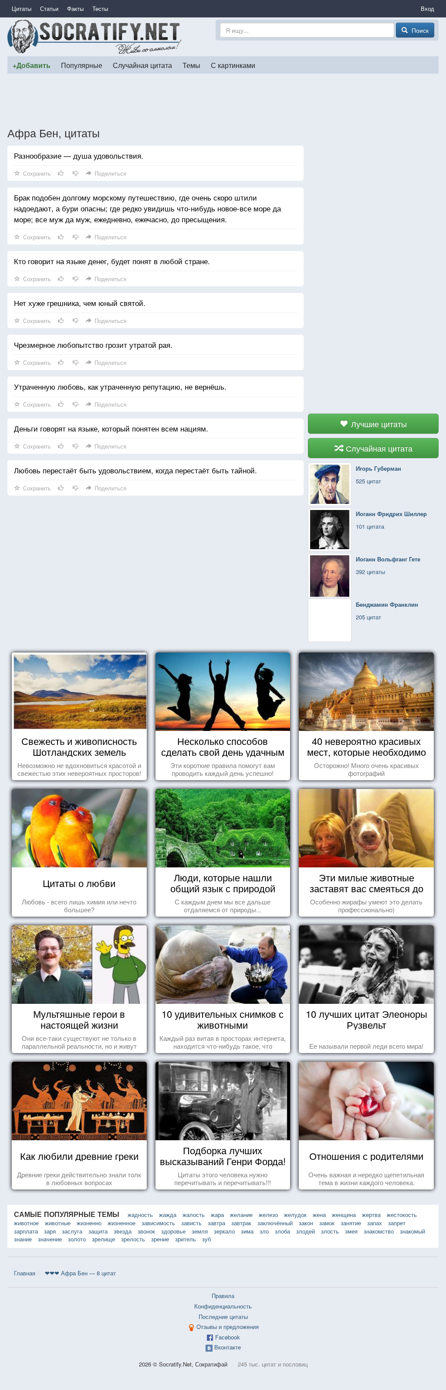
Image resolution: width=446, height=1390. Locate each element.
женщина (344, 1214)
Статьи (49, 8)
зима (247, 1231)
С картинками (233, 65)
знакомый (412, 1231)
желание (241, 1214)
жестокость (402, 1214)
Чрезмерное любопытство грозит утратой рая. (93, 344)
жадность (140, 1214)
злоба (282, 1231)
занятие (351, 1223)
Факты (75, 8)
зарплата (26, 1231)
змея (351, 1231)
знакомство (379, 1231)
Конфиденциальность (223, 1306)
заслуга (72, 1231)
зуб (206, 1239)
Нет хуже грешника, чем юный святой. (79, 302)
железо (268, 1214)
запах (374, 1223)
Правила (223, 1295)
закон (306, 1223)
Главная (24, 1273)
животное (26, 1223)
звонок (146, 1231)
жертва (371, 1214)
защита (98, 1231)
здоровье (173, 1231)
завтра (216, 1223)
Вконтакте (227, 1347)
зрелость (133, 1239)
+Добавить (32, 65)
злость (330, 1231)
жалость (193, 1214)
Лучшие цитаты (378, 423)
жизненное (121, 1223)
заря (50, 1231)
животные (58, 1223)
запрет (396, 1223)
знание (23, 1239)
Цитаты (21, 8)
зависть (191, 1223)
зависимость (158, 1223)
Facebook (227, 1337)
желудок (295, 1214)
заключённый (275, 1223)
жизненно (89, 1223)
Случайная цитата (142, 65)
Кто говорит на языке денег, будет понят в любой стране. (112, 260)
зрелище (103, 1239)
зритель (185, 1239)
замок (326, 1223)
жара (217, 1214)
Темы (191, 65)
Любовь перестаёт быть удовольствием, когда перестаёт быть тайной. (135, 470)
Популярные (81, 65)
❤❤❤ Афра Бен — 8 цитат (80, 1273)
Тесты (100, 8)
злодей (305, 1231)
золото (77, 1239)
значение (50, 1239)
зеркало (224, 1231)
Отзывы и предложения (227, 1326)
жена (319, 1214)
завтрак (241, 1223)
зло (264, 1231)
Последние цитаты (223, 1316)
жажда (167, 1214)
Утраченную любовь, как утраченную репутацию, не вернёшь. (120, 386)
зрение (160, 1239)
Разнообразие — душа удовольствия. (78, 155)
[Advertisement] (223, 99)
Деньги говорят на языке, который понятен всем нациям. (111, 428)
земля (200, 1231)
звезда (123, 1231)
